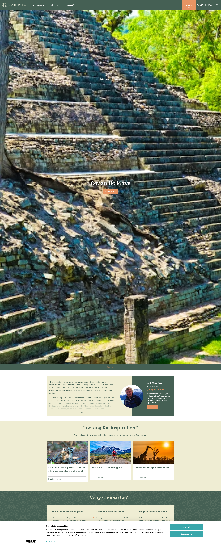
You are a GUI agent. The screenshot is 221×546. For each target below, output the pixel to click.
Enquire (152, 407)
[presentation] (177, 464)
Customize (184, 534)
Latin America (105, 79)
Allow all (186, 527)
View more (86, 413)
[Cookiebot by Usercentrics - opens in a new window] (30, 541)
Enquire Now (110, 191)
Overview (110, 367)
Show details (50, 541)
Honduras (117, 79)
